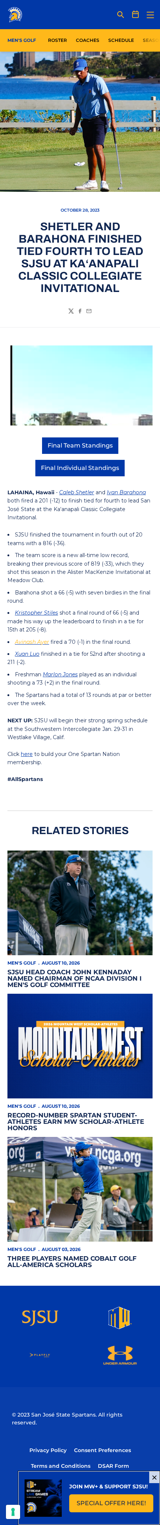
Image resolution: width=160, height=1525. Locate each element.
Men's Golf (21, 963)
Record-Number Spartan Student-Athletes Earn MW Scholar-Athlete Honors (75, 1122)
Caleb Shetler (76, 492)
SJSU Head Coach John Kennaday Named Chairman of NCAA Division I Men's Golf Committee (74, 978)
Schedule (121, 40)
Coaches (87, 40)
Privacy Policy (48, 1450)
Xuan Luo (27, 654)
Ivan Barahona (126, 492)
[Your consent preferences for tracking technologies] (13, 1512)
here (27, 754)
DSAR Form (113, 1466)
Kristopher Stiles (36, 612)
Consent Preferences (102, 1450)
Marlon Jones (60, 674)
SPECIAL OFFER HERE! (115, 1505)
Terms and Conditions (60, 1466)
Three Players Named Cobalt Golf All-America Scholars (72, 1262)
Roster (57, 40)
